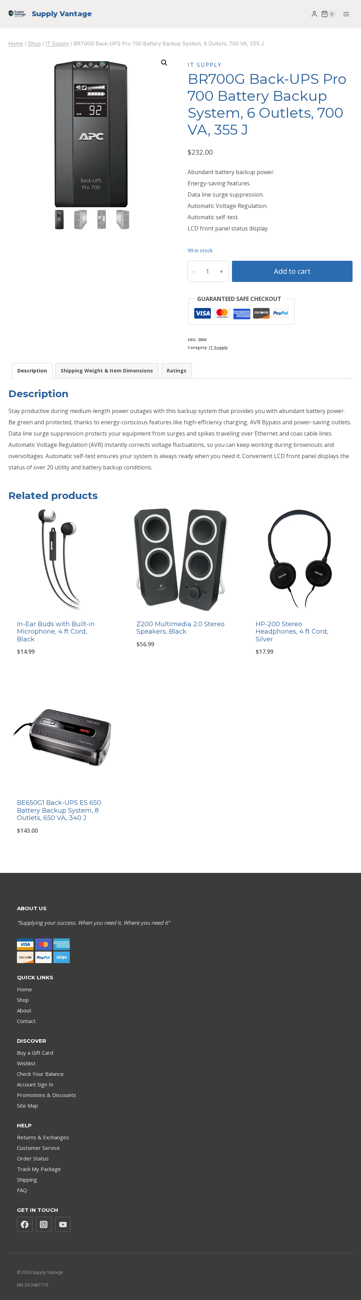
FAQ (22, 1190)
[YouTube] (63, 1224)
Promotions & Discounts (46, 1094)
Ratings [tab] (176, 370)
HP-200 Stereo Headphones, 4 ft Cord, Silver (292, 631)
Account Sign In (35, 1084)
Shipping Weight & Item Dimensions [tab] (107, 370)
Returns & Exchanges (43, 1137)
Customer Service (38, 1147)
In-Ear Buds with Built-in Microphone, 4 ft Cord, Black (56, 631)
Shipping (27, 1179)
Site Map (27, 1105)
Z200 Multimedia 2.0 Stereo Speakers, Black (180, 628)
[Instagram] (43, 1224)
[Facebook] (24, 1224)
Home (24, 989)
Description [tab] (32, 370)
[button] (164, 62)
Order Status (33, 1158)
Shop (23, 999)
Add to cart (292, 271)
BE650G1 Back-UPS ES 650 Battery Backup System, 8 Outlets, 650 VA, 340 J (59, 810)
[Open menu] (346, 13)
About (24, 1010)
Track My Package (39, 1168)
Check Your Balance (40, 1073)
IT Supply (205, 65)
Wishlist (26, 1063)
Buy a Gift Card (35, 1052)
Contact (26, 1020)
